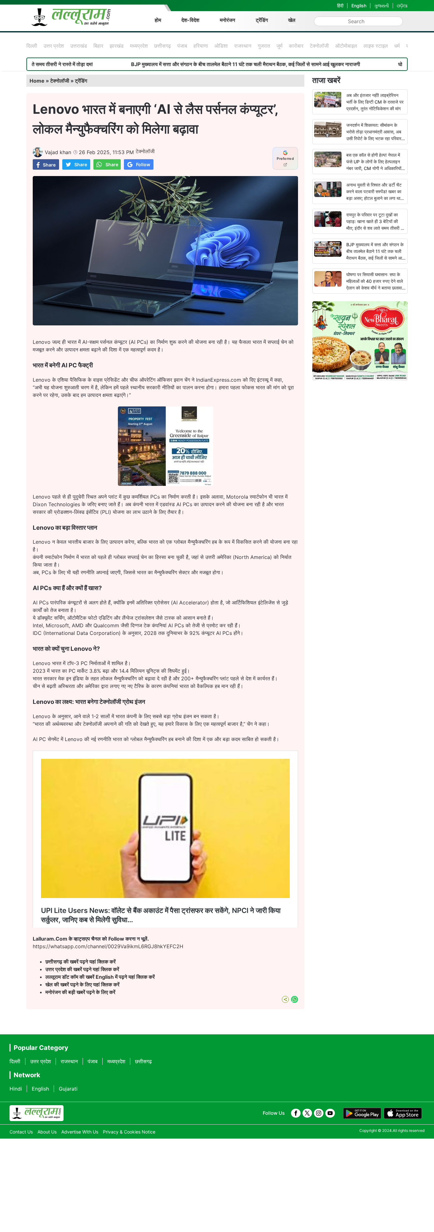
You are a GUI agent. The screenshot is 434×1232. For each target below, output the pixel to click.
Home (37, 81)
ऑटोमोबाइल (346, 46)
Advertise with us (79, 1131)
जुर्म (279, 46)
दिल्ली (31, 46)
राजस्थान (242, 46)
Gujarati (68, 1089)
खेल (291, 20)
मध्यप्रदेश (139, 46)
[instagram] (318, 1113)
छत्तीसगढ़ (162, 46)
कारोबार (296, 46)
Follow (143, 164)
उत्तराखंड (78, 46)
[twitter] (307, 1113)
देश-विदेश (190, 20)
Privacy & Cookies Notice (129, 1131)
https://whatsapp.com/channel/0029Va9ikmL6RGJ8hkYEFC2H (108, 946)
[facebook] (295, 1113)
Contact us (21, 1131)
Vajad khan (58, 152)
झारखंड (117, 46)
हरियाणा (200, 46)
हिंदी (340, 5)
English (358, 5)
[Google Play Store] (362, 1113)
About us (47, 1131)
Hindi (16, 1089)
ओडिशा (221, 46)
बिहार (98, 46)
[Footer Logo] (37, 1113)
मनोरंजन (227, 20)
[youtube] (330, 1113)
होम (158, 20)
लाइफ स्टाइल (375, 46)
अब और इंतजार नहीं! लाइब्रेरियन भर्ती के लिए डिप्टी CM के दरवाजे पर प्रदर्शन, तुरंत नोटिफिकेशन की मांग (374, 101)
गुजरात (264, 46)
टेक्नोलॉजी (319, 46)
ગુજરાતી (381, 5)
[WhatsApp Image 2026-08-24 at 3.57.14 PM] (165, 484)
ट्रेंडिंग (262, 20)
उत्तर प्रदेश (54, 46)
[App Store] (403, 1113)
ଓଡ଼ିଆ (402, 5)
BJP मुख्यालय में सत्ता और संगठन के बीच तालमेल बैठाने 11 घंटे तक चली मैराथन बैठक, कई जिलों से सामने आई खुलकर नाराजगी (199, 64)
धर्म (397, 46)
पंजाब (182, 46)
